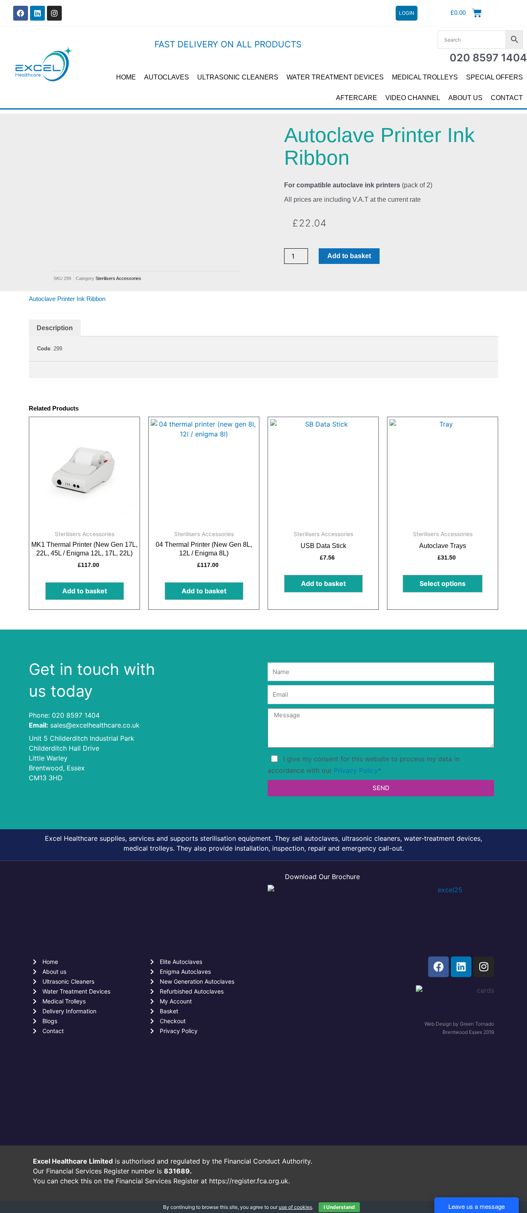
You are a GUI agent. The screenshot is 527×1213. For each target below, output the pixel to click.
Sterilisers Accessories (118, 278)
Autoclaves (166, 77)
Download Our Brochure (322, 876)
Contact (507, 97)
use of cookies (295, 1207)
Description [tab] (55, 327)
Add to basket (349, 255)
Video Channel (412, 97)
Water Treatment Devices (335, 77)
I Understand (339, 1207)
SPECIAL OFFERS (494, 77)
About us (465, 97)
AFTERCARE (356, 97)
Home (126, 77)
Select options (443, 583)
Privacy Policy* (357, 770)
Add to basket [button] (84, 591)
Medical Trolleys (425, 77)
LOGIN (406, 13)
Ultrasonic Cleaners (237, 77)
